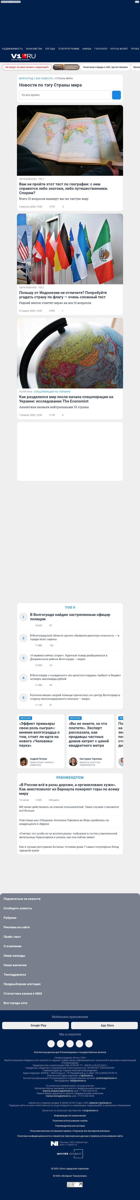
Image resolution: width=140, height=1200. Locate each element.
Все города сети (15, 1003)
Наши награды (14, 955)
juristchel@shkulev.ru (106, 1078)
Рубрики (10, 918)
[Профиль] (135, 57)
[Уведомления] (126, 57)
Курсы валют (119, 49)
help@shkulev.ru (78, 1080)
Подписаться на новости (22, 899)
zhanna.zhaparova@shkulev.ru (58, 1091)
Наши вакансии (15, 965)
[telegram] (51, 1043)
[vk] (60, 1043)
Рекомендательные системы (70, 1126)
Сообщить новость (18, 908)
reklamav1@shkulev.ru (100, 1103)
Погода (50, 49)
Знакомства (34, 49)
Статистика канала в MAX (23, 993)
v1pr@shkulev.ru (90, 1110)
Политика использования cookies (70, 1121)
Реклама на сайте (17, 927)
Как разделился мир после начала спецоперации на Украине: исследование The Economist (66, 399)
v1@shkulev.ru (86, 1075)
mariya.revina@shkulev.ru (58, 1096)
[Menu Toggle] (4, 57)
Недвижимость (12, 49)
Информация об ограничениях (70, 1115)
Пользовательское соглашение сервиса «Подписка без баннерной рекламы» (70, 1131)
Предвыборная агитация (22, 984)
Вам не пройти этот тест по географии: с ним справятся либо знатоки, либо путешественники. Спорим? (63, 188)
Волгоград (26, 78)
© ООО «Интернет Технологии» (70, 1176)
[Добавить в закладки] (118, 207)
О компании (13, 946)
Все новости (44, 78)
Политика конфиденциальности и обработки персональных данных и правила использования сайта (70, 1136)
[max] (79, 1043)
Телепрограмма (68, 49)
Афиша (87, 49)
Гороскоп (101, 49)
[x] (89, 1043)
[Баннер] (66, 67)
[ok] (70, 1043)
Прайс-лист (12, 936)
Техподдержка (15, 974)
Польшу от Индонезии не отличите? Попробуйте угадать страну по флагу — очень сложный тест (63, 294)
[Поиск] (118, 57)
